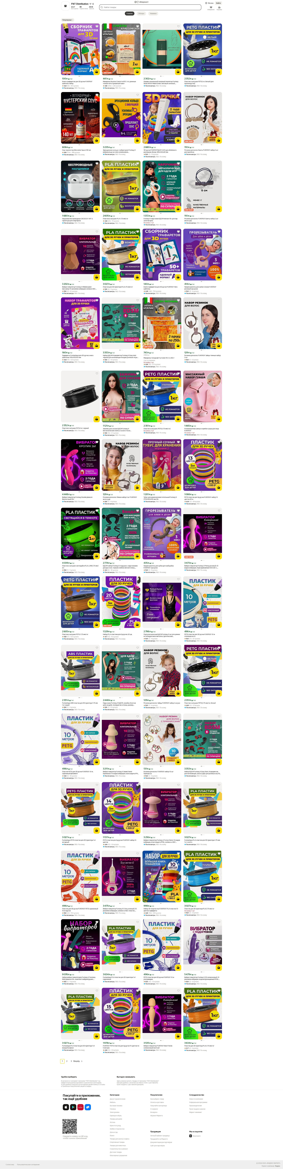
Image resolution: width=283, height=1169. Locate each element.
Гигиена (113, 1109)
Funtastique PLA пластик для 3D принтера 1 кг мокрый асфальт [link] (78, 1047)
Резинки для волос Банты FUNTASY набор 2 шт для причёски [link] (201, 151)
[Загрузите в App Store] (66, 1110)
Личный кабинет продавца (159, 1136)
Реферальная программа (198, 1102)
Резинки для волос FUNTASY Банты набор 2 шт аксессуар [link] (201, 220)
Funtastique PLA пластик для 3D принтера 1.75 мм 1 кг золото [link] (202, 841)
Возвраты (153, 1112)
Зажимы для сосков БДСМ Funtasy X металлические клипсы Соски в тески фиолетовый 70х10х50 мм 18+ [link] (116, 430)
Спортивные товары (117, 1142)
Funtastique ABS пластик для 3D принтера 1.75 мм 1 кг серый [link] (80, 704)
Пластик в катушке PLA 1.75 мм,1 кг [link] (115, 219)
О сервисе (154, 1109)
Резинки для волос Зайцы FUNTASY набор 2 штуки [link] (162, 703)
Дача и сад (114, 1132)
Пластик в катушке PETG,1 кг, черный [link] (75, 428)
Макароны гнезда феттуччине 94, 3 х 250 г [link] (159, 358)
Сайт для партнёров (157, 1146)
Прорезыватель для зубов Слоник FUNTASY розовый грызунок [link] (200, 288)
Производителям (195, 1106)
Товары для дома (116, 1119)
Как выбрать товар (157, 1099)
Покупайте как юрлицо (158, 1106)
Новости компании (196, 1099)
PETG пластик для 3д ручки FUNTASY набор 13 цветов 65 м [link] (201, 498)
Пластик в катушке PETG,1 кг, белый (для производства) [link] (198, 82)
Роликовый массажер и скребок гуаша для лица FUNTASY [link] (201, 430)
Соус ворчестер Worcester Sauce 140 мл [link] (76, 150)
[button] (90, 4)
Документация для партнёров (161, 1142)
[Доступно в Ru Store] (88, 1110)
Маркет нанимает (195, 1112)
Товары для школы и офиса (119, 1139)
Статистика (10, 1164)
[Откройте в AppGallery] (80, 1110)
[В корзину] (96, 72)
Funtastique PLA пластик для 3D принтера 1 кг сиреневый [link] (119, 978)
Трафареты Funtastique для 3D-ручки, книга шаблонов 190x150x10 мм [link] (77, 356)
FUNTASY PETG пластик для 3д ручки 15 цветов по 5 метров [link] (121, 1047)
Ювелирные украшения (118, 1155)
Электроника (114, 1112)
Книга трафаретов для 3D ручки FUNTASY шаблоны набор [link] (77, 82)
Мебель (113, 1102)
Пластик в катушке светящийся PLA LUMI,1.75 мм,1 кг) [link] (80, 567)
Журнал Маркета (156, 1115)
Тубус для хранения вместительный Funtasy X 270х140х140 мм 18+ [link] (160, 498)
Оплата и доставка (157, 1102)
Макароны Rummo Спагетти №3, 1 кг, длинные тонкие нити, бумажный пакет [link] (119, 82)
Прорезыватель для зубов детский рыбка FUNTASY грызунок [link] (159, 567)
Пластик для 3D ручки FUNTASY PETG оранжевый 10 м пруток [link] (80, 910)
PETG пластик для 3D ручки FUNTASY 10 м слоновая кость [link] (199, 635)
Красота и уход (115, 1125)
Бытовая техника (116, 1106)
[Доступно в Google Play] (73, 1110)
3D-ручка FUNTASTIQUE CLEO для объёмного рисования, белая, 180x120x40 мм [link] (160, 151)
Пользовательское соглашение (28, 1164)
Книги (112, 1135)
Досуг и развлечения (117, 1099)
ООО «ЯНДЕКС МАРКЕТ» (271, 1163)
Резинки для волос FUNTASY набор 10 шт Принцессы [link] (158, 772)
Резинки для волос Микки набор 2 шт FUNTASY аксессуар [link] (120, 498)
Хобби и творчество (117, 1129)
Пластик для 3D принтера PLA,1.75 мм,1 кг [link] (118, 287)
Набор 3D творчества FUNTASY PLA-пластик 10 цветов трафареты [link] (161, 910)
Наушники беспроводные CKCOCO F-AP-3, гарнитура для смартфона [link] (77, 220)
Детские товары (116, 1152)
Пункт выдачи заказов (197, 1109)
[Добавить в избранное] (96, 26)
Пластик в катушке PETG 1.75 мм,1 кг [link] (75, 634)
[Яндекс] (277, 1166)
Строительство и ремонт (119, 1149)
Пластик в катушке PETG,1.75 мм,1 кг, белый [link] (200, 703)
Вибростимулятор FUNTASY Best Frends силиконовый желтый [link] (158, 1047)
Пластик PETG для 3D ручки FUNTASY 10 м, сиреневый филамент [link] (77, 772)
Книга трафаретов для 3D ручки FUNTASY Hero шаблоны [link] (160, 288)
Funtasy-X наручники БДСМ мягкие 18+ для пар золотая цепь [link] (160, 220)
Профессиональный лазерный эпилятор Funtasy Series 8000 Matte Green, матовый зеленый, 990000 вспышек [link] (161, 83)
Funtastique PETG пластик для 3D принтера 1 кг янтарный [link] (79, 841)
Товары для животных (118, 1145)
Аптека (112, 1122)
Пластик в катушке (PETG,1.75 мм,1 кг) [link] (157, 429)
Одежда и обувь (116, 1115)
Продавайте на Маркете (159, 1139)
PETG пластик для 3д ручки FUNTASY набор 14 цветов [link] (119, 841)
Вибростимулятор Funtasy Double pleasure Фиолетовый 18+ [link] (77, 498)
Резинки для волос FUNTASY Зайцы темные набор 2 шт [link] (202, 356)
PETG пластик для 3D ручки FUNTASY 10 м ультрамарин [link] (159, 978)
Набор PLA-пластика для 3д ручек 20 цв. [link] (117, 634)
